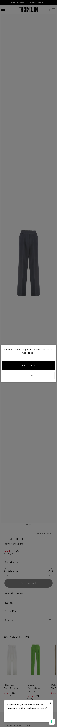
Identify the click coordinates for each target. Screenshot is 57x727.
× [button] (51, 703)
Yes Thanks (28, 365)
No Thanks (28, 375)
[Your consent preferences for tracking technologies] (52, 722)
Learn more (16, 716)
